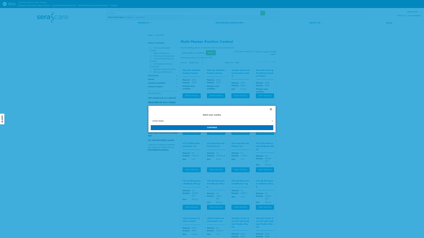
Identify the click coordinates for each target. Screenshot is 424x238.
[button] (271, 109)
